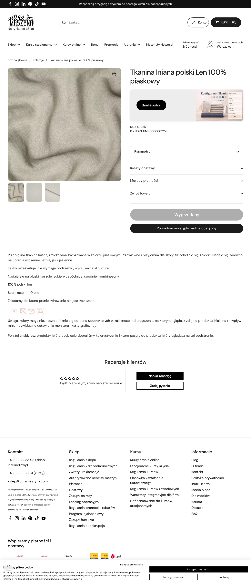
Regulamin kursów (144, 472)
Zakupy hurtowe (81, 519)
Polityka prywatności (207, 478)
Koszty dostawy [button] (142, 168)
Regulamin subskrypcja (87, 526)
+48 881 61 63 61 (20, 473)
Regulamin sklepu (82, 460)
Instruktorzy (200, 484)
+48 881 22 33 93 (21, 460)
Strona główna (17, 60)
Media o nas (200, 490)
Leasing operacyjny (84, 502)
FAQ (194, 514)
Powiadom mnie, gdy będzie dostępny (186, 228)
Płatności (76, 484)
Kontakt (197, 472)
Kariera (196, 502)
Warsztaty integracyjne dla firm (154, 495)
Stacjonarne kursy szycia (149, 466)
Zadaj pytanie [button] (160, 386)
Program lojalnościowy (86, 514)
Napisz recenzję (160, 376)
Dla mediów (200, 496)
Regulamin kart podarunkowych (93, 466)
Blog (194, 460)
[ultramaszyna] (21, 20)
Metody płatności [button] (144, 180)
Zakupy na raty (80, 496)
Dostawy (76, 490)
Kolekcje (38, 60)
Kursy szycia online (145, 460)
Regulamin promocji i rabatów (92, 508)
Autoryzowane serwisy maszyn (93, 478)
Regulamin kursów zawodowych (154, 489)
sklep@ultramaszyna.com (28, 481)
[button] (226, 22)
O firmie (197, 466)
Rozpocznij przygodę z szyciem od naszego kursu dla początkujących (125, 3)
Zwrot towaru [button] (140, 193)
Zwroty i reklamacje (84, 472)
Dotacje (197, 508)
